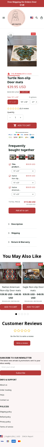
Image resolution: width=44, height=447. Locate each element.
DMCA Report (27, 436)
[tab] (16, 314)
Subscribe (20, 373)
